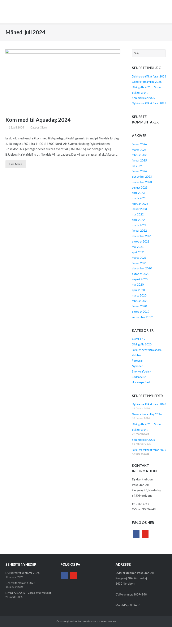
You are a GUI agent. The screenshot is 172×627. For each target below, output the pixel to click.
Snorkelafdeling (141, 371)
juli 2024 (137, 166)
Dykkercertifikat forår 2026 (149, 76)
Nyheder (137, 366)
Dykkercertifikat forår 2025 (149, 103)
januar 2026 (139, 144)
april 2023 (138, 192)
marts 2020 (139, 295)
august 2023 (139, 187)
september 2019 (142, 317)
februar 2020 (140, 301)
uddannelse (139, 377)
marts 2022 (139, 225)
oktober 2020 (140, 273)
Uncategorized (141, 382)
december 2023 (142, 176)
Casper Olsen (38, 127)
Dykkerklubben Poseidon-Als (81, 621)
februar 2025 (140, 155)
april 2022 (138, 220)
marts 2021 (139, 257)
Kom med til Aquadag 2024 (38, 120)
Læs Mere (15, 164)
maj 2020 (138, 284)
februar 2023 (140, 203)
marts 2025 (139, 149)
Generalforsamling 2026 (147, 81)
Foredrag (137, 360)
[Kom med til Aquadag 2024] (63, 79)
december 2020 (142, 268)
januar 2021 (139, 263)
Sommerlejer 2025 (143, 98)
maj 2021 (138, 246)
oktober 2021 (140, 241)
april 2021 (138, 252)
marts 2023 (139, 198)
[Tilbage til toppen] (161, 616)
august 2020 (139, 279)
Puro (113, 621)
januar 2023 (139, 209)
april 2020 (138, 290)
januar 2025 (139, 160)
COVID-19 (138, 339)
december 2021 (142, 236)
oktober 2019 (140, 311)
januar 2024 (139, 171)
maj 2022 (138, 214)
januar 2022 (139, 230)
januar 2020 (139, 306)
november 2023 (142, 182)
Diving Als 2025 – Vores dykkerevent (28, 592)
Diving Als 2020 (141, 344)
